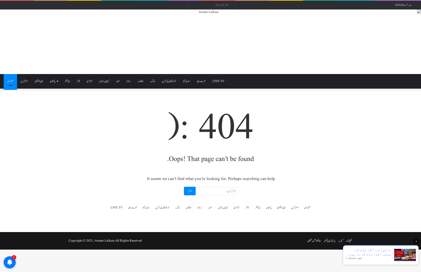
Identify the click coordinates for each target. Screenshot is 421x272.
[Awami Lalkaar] (210, 41)
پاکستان (52, 81)
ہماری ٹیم (186, 81)
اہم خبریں (24, 81)
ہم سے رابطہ (201, 81)
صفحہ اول (10, 81)
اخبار (117, 81)
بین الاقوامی (39, 81)
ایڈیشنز (67, 81)
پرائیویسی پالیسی (329, 240)
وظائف (141, 81)
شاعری (89, 81)
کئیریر (340, 240)
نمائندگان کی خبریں (169, 81)
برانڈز (128, 81)
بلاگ (153, 81)
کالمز (78, 81)
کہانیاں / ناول (104, 81)
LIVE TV (218, 81)
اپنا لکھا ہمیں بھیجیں (314, 240)
